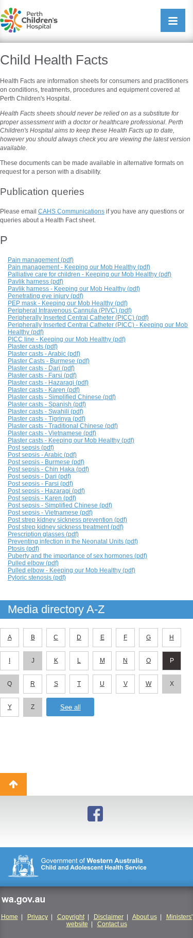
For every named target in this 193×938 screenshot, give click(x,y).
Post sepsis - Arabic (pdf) (42, 454)
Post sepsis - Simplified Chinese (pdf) (60, 505)
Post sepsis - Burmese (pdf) (46, 462)
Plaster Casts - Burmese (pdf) (49, 361)
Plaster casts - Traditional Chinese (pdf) (63, 426)
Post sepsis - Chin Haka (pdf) (48, 469)
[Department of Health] (96, 866)
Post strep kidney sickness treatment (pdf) (66, 527)
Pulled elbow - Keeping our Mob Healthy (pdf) (71, 570)
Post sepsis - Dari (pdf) (39, 476)
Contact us (112, 924)
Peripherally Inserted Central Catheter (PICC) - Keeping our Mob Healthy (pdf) (98, 328)
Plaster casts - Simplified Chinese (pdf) (62, 397)
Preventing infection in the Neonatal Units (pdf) (73, 541)
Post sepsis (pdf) (31, 447)
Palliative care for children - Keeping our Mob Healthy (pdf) (89, 274)
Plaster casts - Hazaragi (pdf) (48, 382)
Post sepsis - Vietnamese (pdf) (50, 512)
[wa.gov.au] (23, 902)
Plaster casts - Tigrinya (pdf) (46, 418)
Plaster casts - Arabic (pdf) (44, 353)
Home (9, 916)
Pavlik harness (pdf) (35, 281)
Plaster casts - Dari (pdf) (41, 368)
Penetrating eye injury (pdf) (45, 296)
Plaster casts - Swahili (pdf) (45, 411)
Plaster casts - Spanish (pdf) (47, 404)
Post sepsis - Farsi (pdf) (40, 483)
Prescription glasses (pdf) (43, 534)
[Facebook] (96, 814)
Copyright (70, 916)
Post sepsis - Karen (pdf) (42, 498)
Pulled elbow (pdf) (33, 563)
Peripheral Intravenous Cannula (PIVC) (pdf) (70, 310)
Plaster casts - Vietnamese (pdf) (52, 433)
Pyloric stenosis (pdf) (37, 577)
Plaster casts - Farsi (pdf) (42, 375)
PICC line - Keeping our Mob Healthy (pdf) (67, 339)
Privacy (37, 916)
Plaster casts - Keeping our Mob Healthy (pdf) (71, 440)
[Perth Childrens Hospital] (29, 20)
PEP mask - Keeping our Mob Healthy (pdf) (68, 303)
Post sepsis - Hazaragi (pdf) (46, 491)
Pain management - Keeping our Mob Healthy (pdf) (79, 267)
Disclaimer (109, 916)
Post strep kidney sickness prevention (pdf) (67, 519)
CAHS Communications (71, 211)
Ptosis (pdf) (23, 548)
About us (144, 916)
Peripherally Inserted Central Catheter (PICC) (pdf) (78, 317)
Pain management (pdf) (41, 260)
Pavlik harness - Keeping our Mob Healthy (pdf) (74, 288)
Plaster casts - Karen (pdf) (44, 389)
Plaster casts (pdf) (33, 346)
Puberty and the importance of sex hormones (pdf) (77, 555)
